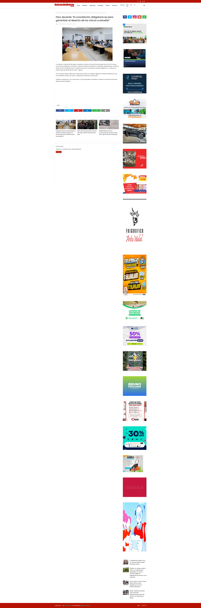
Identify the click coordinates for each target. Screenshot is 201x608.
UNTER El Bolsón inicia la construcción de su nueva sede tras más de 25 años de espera (108, 132)
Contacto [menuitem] (114, 5)
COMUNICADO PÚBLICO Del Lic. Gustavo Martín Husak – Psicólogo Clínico (138, 562)
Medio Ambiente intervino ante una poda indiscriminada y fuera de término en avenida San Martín (137, 594)
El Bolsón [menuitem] (84, 5)
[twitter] (140, 1)
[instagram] (143, 1)
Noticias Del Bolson (61, 24)
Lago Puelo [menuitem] (92, 5)
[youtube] (139, 17)
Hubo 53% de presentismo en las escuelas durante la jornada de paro (87, 132)
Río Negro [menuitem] (100, 5)
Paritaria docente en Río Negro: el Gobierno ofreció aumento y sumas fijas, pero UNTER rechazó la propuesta (65, 133)
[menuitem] (128, 5)
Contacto (143, 605)
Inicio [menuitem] (78, 5)
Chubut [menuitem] (108, 5)
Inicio (57, 12)
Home (138, 605)
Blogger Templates (85, 605)
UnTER (60, 12)
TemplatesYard (68, 605)
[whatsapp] (144, 17)
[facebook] (138, 1)
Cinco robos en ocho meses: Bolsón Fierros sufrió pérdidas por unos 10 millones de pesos (138, 584)
